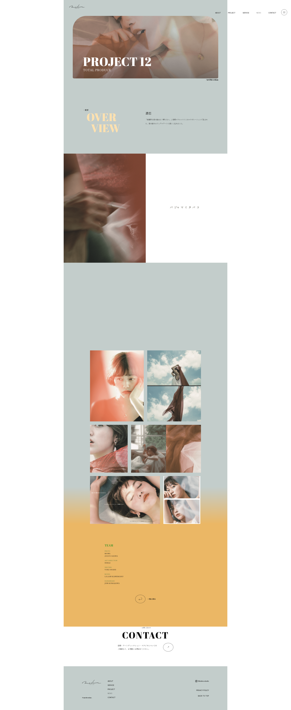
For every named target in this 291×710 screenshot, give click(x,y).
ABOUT (218, 13)
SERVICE (246, 13)
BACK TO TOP (203, 696)
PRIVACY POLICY (202, 690)
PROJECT (231, 13)
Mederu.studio (203, 681)
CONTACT (272, 13)
